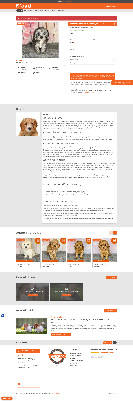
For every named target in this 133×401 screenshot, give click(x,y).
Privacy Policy (111, 393)
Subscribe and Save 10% (68, 1)
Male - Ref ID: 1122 (73, 264)
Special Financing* (75, 356)
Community (56, 317)
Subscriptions (60, 10)
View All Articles (110, 310)
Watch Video (33, 295)
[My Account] (116, 10)
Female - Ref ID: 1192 (49, 264)
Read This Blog (56, 334)
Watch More (111, 277)
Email (72, 42)
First (71, 39)
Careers (53, 10)
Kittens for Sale (39, 10)
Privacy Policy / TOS (88, 92)
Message (72, 63)
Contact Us (73, 363)
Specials (47, 10)
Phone (72, 49)
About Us (73, 358)
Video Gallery (74, 365)
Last (94, 39)
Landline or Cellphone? (77, 56)
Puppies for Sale (28, 10)
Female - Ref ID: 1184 (24, 264)
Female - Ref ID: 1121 (100, 264)
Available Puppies (75, 353)
